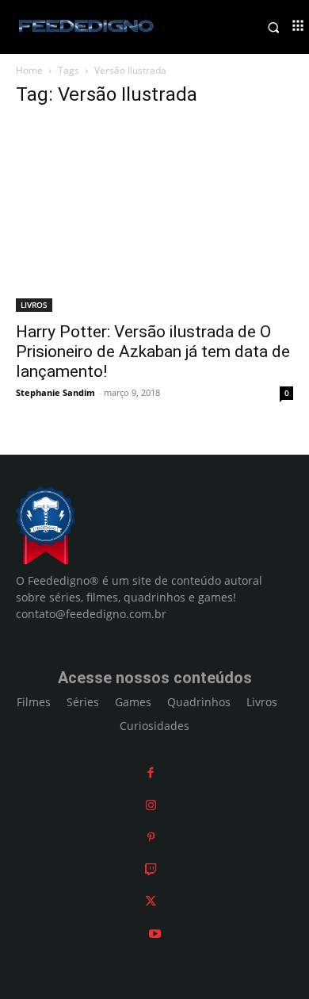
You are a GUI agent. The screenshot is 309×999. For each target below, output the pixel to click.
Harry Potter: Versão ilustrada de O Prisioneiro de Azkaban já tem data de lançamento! (153, 351)
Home (29, 70)
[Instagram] (151, 805)
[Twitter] (150, 901)
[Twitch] (151, 869)
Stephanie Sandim (55, 392)
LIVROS (34, 304)
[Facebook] (150, 772)
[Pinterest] (150, 836)
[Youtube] (155, 933)
